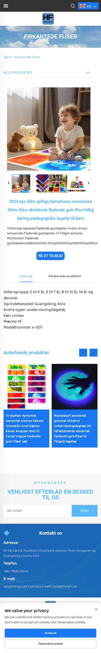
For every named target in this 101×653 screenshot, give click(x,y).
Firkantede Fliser (27, 57)
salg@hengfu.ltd (15, 586)
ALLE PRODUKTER (18, 72)
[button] (83, 353)
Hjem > (9, 57)
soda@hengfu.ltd (64, 586)
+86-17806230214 (16, 571)
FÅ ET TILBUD (50, 256)
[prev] (9, 183)
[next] (88, 183)
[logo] (48, 19)
